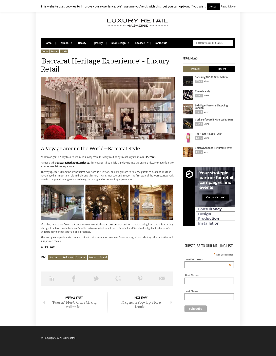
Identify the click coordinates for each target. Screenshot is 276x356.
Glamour (81, 257)
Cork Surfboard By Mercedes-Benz (214, 119)
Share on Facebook (74, 278)
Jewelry (98, 42)
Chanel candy (202, 91)
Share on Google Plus (118, 278)
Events (45, 51)
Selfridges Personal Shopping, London (211, 106)
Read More (228, 6)
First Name (191, 275)
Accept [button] (213, 6)
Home (48, 42)
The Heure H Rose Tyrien (208, 133)
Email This (162, 278)
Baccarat (150, 157)
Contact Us (161, 42)
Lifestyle (138, 43)
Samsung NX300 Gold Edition (211, 77)
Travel (103, 257)
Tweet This (96, 278)
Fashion (62, 43)
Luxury (93, 257)
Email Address (207, 259)
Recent (222, 68)
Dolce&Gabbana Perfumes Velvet (213, 148)
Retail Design (116, 43)
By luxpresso (48, 246)
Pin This (140, 278)
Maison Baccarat (112, 224)
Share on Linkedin (52, 278)
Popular (195, 68)
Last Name (191, 291)
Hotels (64, 51)
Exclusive (68, 257)
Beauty (82, 42)
